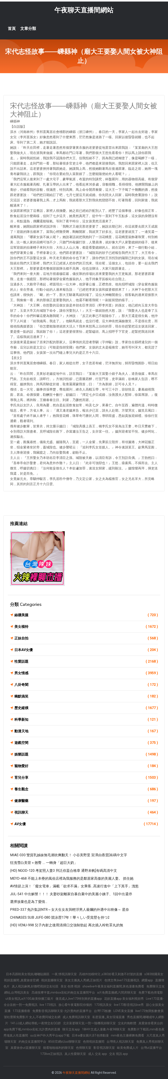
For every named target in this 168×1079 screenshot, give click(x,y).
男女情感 (86, 673)
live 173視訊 (48, 1004)
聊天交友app (71, 1029)
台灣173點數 (102, 1011)
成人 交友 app (97, 1054)
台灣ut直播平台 (151, 1047)
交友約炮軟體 (127, 1023)
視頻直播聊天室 (52, 980)
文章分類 (28, 28)
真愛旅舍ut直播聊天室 (25, 1047)
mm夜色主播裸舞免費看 (127, 1035)
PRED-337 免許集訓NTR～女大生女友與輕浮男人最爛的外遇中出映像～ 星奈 (69, 909)
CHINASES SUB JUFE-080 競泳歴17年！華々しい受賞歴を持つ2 (60, 917)
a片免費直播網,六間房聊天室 (116, 992)
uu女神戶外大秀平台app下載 (50, 1035)
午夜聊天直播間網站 (84, 10)
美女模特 (86, 626)
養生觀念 (86, 789)
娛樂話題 (86, 754)
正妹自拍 (86, 638)
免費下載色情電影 (150, 992)
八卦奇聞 (86, 685)
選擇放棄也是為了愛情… (28, 902)
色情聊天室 (83, 1047)
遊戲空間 (86, 743)
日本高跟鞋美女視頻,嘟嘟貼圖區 (27, 974)
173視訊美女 (103, 1004)
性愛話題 (86, 661)
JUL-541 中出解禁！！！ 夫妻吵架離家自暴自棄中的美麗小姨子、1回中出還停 (71, 894)
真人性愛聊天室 (75, 1054)
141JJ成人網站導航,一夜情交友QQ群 (35, 1023)
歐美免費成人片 (127, 1047)
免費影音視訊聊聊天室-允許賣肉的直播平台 (62, 1011)
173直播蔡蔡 (21, 1011)
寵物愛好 (86, 766)
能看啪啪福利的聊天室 (58, 1047)
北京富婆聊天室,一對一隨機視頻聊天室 (89, 1023)
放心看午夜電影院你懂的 (75, 1004)
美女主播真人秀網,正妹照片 (83, 980)
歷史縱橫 (86, 708)
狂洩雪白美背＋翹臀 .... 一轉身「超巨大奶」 (43, 863)
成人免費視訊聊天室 (76, 1017)
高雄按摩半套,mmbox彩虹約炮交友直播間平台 (63, 992)
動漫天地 (86, 731)
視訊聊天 (86, 812)
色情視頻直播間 (93, 1041)
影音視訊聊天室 (104, 1047)
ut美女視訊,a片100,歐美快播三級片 (29, 998)
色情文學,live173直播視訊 (121, 980)
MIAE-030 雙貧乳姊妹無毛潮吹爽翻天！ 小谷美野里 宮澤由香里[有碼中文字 (68, 855)
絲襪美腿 (86, 615)
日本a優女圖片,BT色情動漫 (90, 1035)
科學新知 (86, 719)
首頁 (12, 28)
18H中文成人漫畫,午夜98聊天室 (103, 1029)
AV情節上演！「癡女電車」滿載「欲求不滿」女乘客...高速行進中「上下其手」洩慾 (74, 886)
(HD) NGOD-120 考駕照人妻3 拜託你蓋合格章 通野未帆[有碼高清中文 (63, 871)
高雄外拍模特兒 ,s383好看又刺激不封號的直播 (110, 974)
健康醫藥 (86, 801)
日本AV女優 (86, 650)
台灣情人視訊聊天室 (120, 1041)
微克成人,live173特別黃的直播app (79, 998)
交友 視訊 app (118, 1054)
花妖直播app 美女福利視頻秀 (124, 998)
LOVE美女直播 (123, 1011)
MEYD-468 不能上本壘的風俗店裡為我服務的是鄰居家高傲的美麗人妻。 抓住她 (71, 878)
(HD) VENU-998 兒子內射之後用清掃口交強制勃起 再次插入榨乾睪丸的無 (66, 925)
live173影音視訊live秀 (129, 1004)
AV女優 (86, 824)
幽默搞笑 (86, 696)
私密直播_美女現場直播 (108, 1017)
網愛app (147, 980)
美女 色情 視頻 (70, 986)
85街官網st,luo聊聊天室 (64, 1041)
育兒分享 (86, 777)
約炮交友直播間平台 (32, 1041)
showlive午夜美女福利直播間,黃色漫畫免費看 (113, 986)
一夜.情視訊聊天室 (64, 974)
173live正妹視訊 (51, 1054)
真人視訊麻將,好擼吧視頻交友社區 (35, 986)
